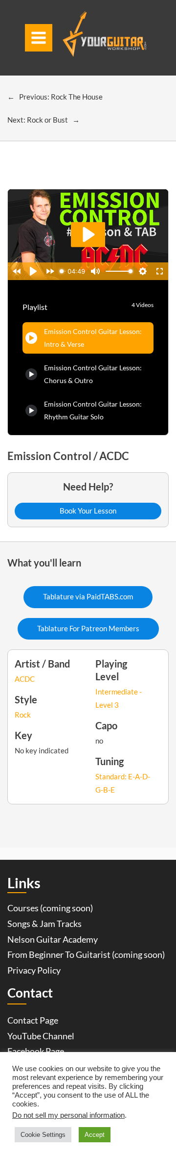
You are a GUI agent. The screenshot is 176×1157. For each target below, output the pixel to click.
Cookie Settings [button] (43, 1134)
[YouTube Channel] (40, 1036)
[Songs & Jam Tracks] (44, 924)
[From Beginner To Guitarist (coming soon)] (86, 955)
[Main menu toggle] (38, 37)
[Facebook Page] (35, 1051)
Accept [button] (95, 1134)
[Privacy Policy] (34, 970)
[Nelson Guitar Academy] (52, 939)
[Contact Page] (32, 1020)
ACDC (25, 679)
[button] (88, 511)
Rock (23, 715)
